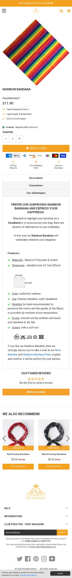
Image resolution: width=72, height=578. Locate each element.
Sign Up (62, 532)
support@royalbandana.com (43, 547)
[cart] (68, 11)
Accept (60, 573)
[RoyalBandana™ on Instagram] (44, 560)
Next (68, 438)
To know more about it (28, 575)
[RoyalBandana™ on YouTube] (52, 560)
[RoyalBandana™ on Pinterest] (36, 560)
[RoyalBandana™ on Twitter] (20, 560)
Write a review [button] (36, 392)
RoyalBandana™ (29, 569)
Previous (4, 438)
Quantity (8, 132)
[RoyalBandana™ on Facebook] (28, 560)
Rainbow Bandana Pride (37, 354)
